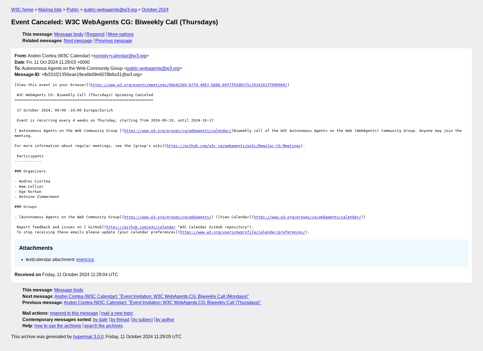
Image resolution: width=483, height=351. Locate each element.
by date (100, 319)
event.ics (85, 259)
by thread (120, 319)
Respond (95, 34)
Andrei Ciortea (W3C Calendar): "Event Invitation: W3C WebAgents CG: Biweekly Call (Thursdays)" (162, 302)
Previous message (113, 40)
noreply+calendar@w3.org (120, 55)
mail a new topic (117, 313)
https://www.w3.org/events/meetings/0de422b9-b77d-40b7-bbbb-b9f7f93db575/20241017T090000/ (189, 85)
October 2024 (155, 9)
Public (73, 9)
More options (121, 34)
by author (165, 319)
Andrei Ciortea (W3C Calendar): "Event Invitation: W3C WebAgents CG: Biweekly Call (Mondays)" (152, 296)
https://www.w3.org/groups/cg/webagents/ (167, 217)
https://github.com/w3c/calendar (141, 227)
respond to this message (74, 313)
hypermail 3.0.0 (88, 336)
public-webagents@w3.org (110, 9)
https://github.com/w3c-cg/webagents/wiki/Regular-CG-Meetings (234, 146)
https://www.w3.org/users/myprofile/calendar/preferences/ (242, 232)
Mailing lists (50, 9)
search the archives (103, 325)
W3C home (22, 9)
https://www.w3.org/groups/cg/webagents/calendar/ (177, 131)
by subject (142, 319)
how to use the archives (57, 325)
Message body (68, 34)
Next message (78, 40)
